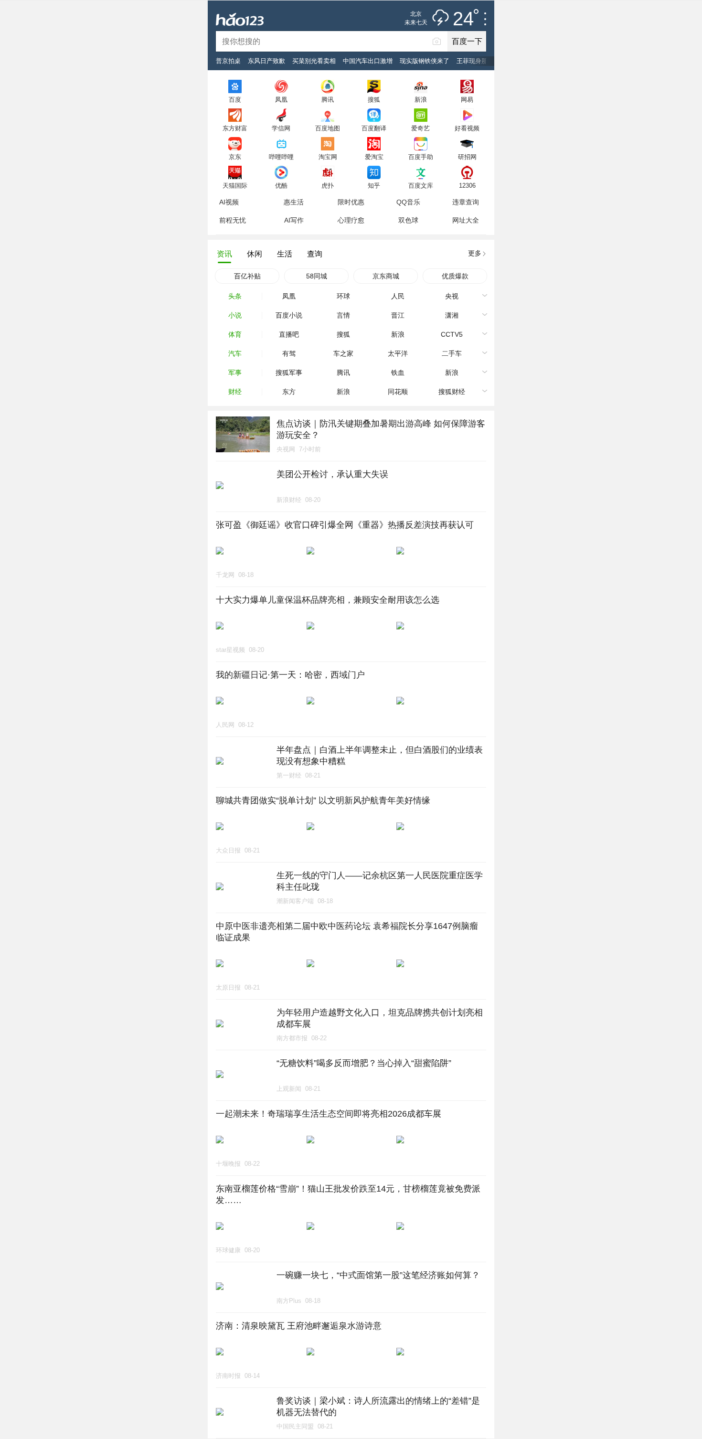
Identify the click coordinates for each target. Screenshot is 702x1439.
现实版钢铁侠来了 (424, 60)
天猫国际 (235, 185)
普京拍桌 (228, 60)
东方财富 (235, 128)
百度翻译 (374, 128)
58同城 (316, 276)
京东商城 (385, 276)
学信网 (281, 128)
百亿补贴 (247, 276)
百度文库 (420, 185)
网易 (467, 99)
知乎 (374, 185)
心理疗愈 (351, 220)
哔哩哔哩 (281, 156)
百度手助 (420, 156)
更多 (474, 253)
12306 (467, 185)
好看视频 (467, 128)
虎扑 (327, 185)
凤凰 (281, 99)
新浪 (421, 99)
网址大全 (465, 220)
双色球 (408, 220)
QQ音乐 (408, 202)
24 (463, 19)
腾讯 (327, 99)
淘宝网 (328, 156)
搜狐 (374, 99)
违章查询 (465, 202)
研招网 (467, 156)
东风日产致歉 (266, 60)
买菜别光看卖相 (314, 60)
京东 (235, 156)
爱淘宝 (374, 156)
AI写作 (294, 220)
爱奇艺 (420, 128)
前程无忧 (232, 220)
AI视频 (229, 202)
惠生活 (294, 202)
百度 (235, 99)
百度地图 (327, 128)
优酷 (281, 185)
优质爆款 (455, 276)
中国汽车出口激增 (368, 60)
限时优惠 (351, 202)
